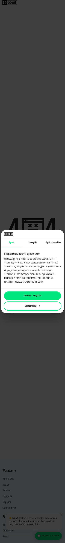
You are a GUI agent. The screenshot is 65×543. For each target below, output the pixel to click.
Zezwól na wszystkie (32, 295)
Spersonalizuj (30, 306)
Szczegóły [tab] (32, 242)
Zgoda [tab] (12, 242)
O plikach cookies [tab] (53, 242)
